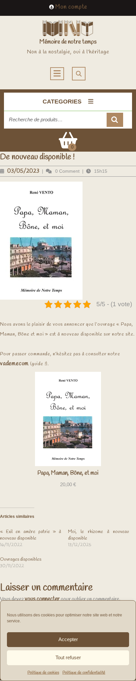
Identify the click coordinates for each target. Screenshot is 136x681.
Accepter (68, 639)
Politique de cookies (43, 672)
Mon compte (71, 7)
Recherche (115, 120)
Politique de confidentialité (83, 672)
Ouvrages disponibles (20, 559)
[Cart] (68, 145)
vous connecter (42, 599)
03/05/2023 (23, 171)
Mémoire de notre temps (68, 42)
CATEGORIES (62, 101)
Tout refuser (68, 657)
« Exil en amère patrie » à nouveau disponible (30, 535)
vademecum (14, 364)
